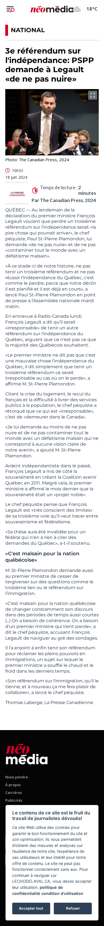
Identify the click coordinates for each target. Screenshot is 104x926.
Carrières (13, 792)
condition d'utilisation (62, 893)
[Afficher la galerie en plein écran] (93, 95)
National (28, 30)
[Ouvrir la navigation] (10, 9)
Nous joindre (16, 776)
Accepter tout (31, 908)
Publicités (13, 800)
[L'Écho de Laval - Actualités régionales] (52, 9)
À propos (13, 784)
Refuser (73, 908)
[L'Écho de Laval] (26, 753)
